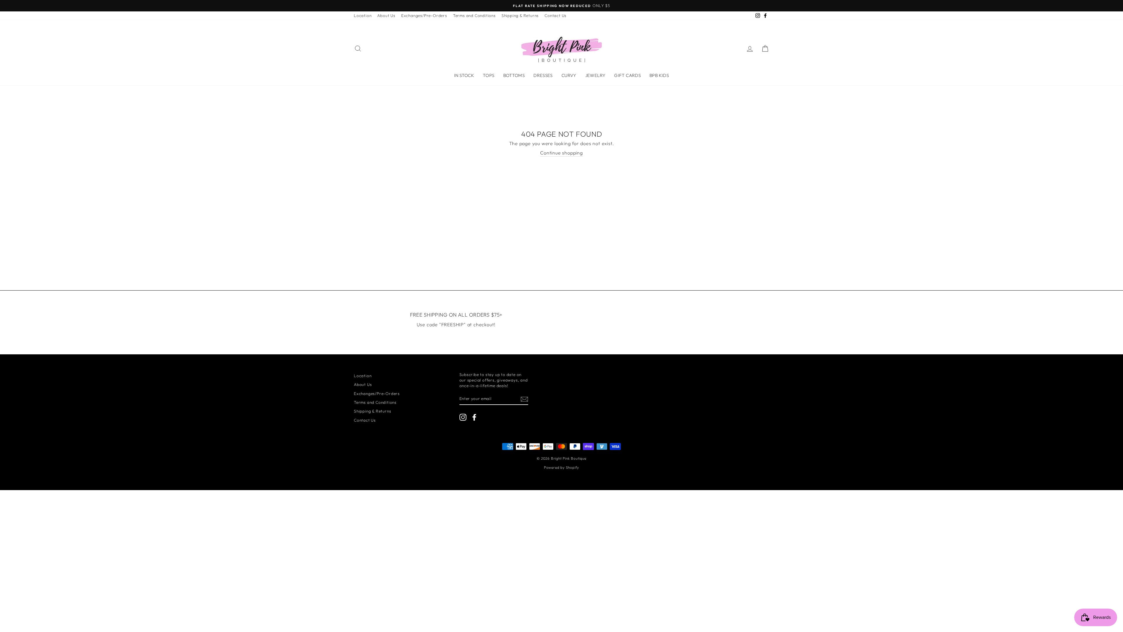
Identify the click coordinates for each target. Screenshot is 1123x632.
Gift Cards (627, 75)
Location (362, 15)
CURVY (569, 75)
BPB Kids (659, 75)
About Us (386, 15)
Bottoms (514, 75)
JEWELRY (595, 75)
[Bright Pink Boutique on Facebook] (474, 417)
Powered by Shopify (561, 467)
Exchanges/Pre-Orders (424, 15)
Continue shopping (561, 153)
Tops (489, 75)
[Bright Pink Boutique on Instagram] (462, 417)
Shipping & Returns (520, 15)
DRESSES (543, 75)
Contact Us (555, 15)
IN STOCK (464, 75)
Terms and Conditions (474, 15)
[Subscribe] (524, 399)
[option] (561, 5)
